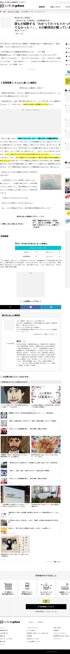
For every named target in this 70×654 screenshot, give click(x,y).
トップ (2, 627)
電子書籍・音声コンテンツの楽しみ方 (37, 633)
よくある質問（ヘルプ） (34, 641)
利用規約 (56, 630)
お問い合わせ (57, 627)
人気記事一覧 (4, 633)
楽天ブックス (50, 252)
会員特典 (29, 636)
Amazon (26, 252)
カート (32, 622)
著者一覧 (2, 641)
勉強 (17, 33)
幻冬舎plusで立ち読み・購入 (38, 248)
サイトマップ (57, 638)
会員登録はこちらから (47, 606)
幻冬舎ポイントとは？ (33, 638)
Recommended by (50, 561)
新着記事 (42, 7)
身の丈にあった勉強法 (14, 11)
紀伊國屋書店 (26, 256)
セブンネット (50, 256)
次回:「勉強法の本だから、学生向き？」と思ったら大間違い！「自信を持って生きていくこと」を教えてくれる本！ (45, 224)
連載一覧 (2, 636)
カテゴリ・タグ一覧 (5, 638)
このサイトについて (32, 627)
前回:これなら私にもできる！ (13, 224)
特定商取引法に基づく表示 (61, 636)
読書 (4, 11)
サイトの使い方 (31, 630)
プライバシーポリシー (60, 633)
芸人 (22, 33)
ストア (2, 644)
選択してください (50, 334)
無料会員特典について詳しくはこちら (46, 611)
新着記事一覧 (4, 630)
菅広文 (19, 341)
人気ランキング (55, 7)
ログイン (41, 622)
